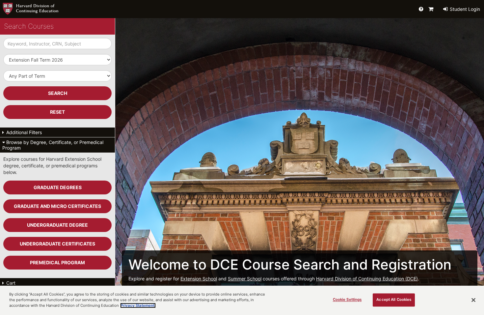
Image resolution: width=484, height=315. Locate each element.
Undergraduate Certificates (57, 243)
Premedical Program (57, 262)
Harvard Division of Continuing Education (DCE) (367, 278)
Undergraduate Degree (57, 225)
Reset (57, 112)
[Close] (473, 300)
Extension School (198, 278)
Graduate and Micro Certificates (57, 206)
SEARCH (57, 93)
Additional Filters (23, 132)
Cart (10, 283)
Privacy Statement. (138, 305)
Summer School (244, 278)
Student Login (464, 9)
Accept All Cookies (393, 299)
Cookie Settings (347, 299)
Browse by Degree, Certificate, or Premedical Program (52, 145)
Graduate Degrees (58, 187)
